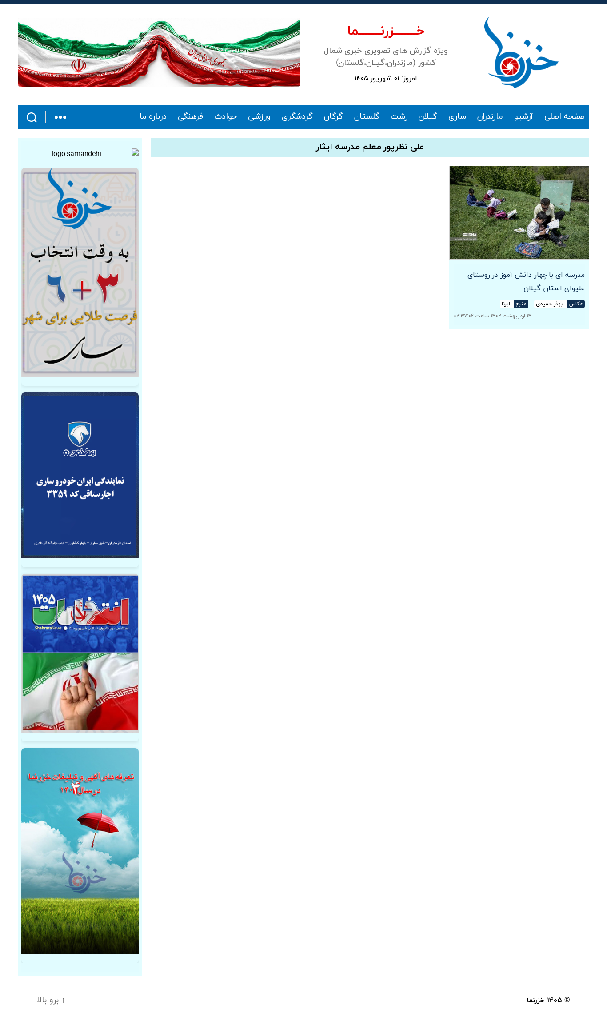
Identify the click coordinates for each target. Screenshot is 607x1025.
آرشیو (523, 117)
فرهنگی (190, 117)
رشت (399, 117)
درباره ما (153, 117)
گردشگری (297, 117)
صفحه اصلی (564, 117)
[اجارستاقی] (80, 475)
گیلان (428, 117)
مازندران (490, 117)
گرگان (333, 117)
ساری (457, 117)
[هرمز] (159, 52)
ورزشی (259, 117)
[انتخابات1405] (80, 653)
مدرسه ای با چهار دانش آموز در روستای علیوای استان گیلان (526, 281)
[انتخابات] (80, 272)
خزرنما (536, 1000)
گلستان (366, 117)
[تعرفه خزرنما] (80, 851)
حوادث (225, 117)
